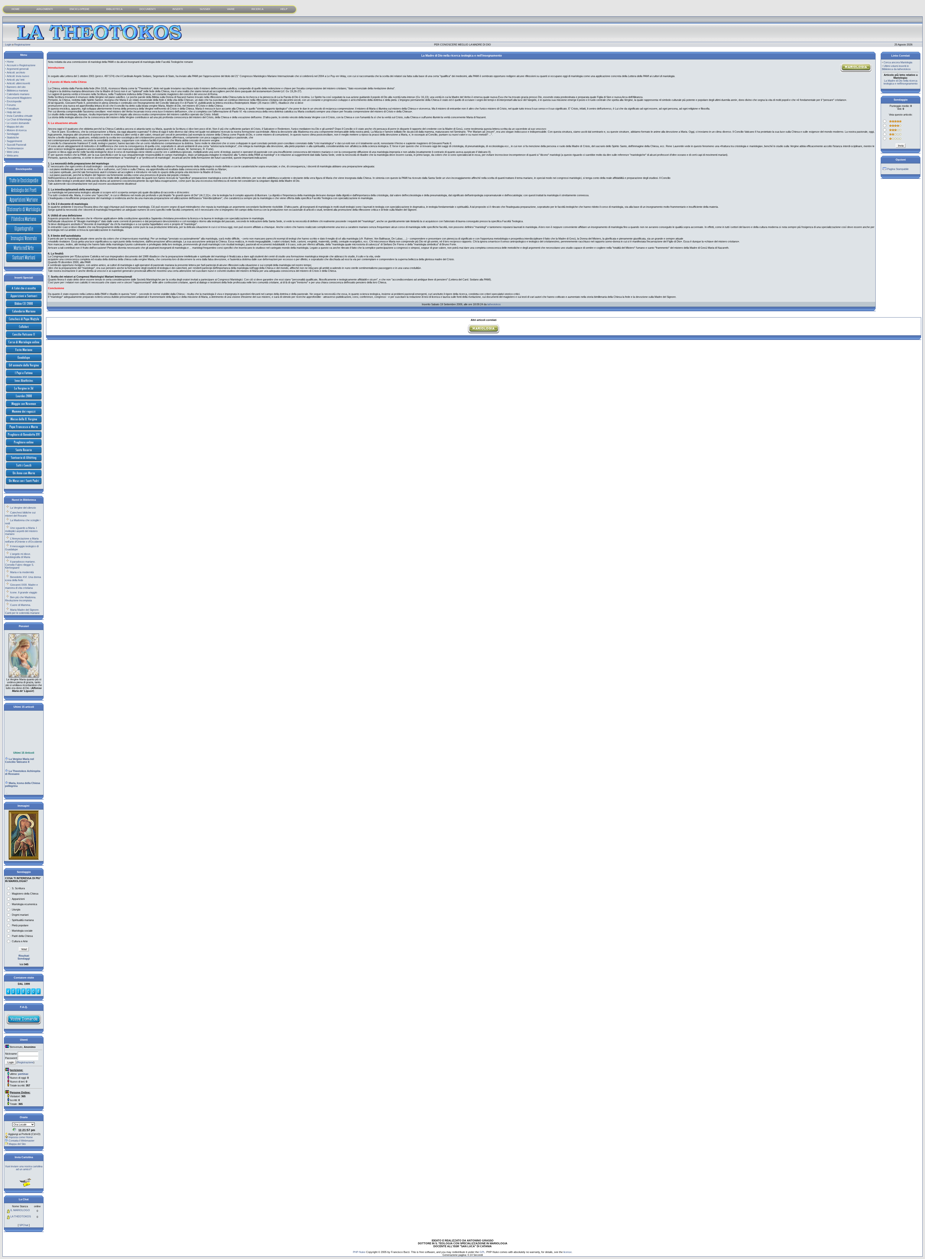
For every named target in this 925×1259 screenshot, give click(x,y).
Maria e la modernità (22, 572)
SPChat (23, 1225)
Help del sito (14, 112)
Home (10, 61)
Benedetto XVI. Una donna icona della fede (23, 579)
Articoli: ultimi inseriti (18, 83)
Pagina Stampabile (898, 169)
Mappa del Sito (17, 1143)
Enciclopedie (14, 101)
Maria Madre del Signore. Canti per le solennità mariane (22, 611)
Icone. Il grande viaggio (23, 592)
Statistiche (13, 137)
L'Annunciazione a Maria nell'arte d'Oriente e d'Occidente (23, 540)
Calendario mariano (18, 94)
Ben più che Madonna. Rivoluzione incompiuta (20, 599)
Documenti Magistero (19, 97)
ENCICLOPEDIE (79, 9)
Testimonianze (15, 148)
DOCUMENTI (147, 9)
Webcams (13, 155)
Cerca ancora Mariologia (898, 62)
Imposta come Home (20, 1137)
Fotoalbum (13, 108)
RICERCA (257, 9)
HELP (283, 9)
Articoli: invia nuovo (18, 76)
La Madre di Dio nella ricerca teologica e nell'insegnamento (901, 82)
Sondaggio (13, 133)
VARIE (231, 9)
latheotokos (494, 304)
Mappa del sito (15, 126)
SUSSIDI (205, 9)
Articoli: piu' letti (15, 79)
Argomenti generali (17, 68)
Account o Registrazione (21, 65)
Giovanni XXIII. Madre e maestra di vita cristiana (21, 586)
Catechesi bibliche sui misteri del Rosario (20, 514)
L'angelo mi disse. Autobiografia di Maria (18, 555)
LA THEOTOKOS (20, 1216)
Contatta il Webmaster (21, 1140)
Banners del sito (16, 86)
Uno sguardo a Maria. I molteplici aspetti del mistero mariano (21, 530)
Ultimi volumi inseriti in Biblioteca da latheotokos (896, 68)
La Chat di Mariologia (19, 119)
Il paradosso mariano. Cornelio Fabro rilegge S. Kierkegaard (20, 564)
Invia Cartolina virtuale (20, 115)
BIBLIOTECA (114, 9)
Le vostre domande (18, 123)
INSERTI (177, 9)
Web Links (13, 151)
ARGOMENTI (44, 9)
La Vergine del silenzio (23, 507)
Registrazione (22, 44)
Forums (11, 105)
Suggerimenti (14, 141)
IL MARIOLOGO (20, 1210)
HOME (16, 9)
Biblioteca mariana (17, 90)
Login (8, 44)
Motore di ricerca (16, 130)
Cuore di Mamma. (20, 605)
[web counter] (23, 993)
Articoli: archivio (16, 72)
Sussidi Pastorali (16, 144)
